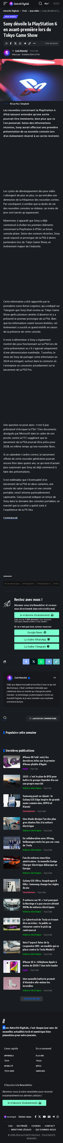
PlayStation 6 (45, 583)
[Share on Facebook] (11, 43)
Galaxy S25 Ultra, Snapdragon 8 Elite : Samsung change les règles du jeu (41, 884)
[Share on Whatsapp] (20, 43)
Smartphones (29, 811)
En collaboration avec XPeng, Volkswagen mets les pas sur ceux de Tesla (41, 842)
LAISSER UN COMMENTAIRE (44, 718)
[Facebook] (35, 1117)
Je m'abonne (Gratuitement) (35, 615)
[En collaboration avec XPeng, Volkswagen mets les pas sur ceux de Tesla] (11, 843)
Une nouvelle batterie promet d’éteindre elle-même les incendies (39, 982)
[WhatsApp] (58, 1117)
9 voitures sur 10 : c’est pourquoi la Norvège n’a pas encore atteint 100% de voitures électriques (41, 904)
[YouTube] (44, 1117)
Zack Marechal (21, 50)
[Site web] (54, 678)
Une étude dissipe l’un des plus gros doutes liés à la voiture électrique (39, 822)
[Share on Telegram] (25, 43)
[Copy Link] (29, 43)
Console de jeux (13, 583)
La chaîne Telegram (35, 646)
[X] (39, 1117)
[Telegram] (53, 1117)
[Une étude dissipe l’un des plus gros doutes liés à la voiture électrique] (11, 823)
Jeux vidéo (34, 11)
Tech (24, 11)
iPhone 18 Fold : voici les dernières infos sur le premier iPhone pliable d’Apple (39, 761)
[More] (34, 43)
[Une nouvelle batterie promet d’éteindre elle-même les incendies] (11, 983)
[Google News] (49, 1117)
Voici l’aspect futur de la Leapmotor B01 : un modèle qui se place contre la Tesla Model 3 (41, 946)
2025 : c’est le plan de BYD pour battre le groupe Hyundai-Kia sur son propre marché (40, 780)
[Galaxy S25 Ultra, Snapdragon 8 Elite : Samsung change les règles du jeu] (11, 885)
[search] (40, 3)
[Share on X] (15, 43)
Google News (34, 632)
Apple (25, 768)
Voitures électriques (32, 788)
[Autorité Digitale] (20, 3)
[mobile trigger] (6, 3)
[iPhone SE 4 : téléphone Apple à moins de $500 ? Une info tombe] (11, 966)
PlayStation (29, 583)
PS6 (56, 583)
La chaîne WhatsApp (35, 639)
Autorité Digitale (11, 11)
